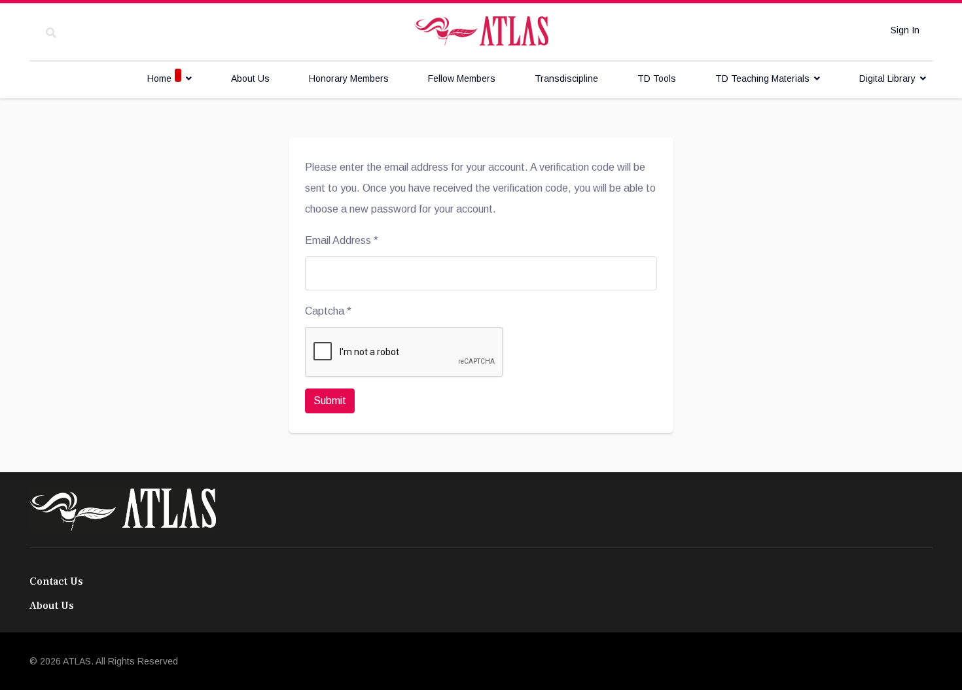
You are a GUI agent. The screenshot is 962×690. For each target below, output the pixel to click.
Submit (329, 400)
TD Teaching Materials (762, 78)
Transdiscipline (566, 78)
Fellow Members (461, 78)
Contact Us (56, 581)
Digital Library (887, 78)
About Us (250, 78)
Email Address (341, 240)
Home (159, 78)
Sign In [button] (905, 30)
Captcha (328, 311)
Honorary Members (349, 78)
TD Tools (656, 78)
